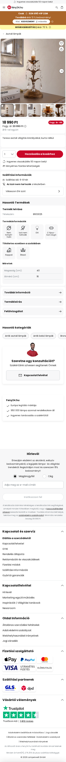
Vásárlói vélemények (19, 700)
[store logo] (17, 7)
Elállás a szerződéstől (16, 538)
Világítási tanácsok (28, 603)
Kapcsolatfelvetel (13, 543)
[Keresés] (56, 7)
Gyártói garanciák (13, 575)
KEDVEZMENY (31, 21)
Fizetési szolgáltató (18, 651)
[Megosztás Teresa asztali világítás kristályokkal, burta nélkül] (61, 49)
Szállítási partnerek (18, 679)
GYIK (5, 549)
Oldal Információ (15, 618)
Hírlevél (7, 592)
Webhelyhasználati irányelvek (20, 635)
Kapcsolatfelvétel (16, 585)
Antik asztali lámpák (15, 335)
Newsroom (9, 608)
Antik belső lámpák (43, 335)
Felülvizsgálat (13, 311)
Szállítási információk (15, 570)
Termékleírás (13, 302)
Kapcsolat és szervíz (18, 531)
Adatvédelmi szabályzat (16, 630)
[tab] (33, 553)
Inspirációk (9, 603)
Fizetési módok (11, 564)
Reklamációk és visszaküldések (21, 559)
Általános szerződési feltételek (20, 625)
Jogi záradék (10, 641)
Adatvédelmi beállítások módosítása (26, 732)
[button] (7, 110)
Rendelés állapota (13, 554)
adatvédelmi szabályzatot (31, 515)
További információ (17, 292)
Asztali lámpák (13, 33)
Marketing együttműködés (18, 597)
